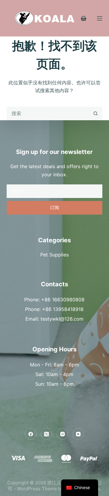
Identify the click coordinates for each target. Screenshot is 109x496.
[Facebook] (30, 434)
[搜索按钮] (95, 113)
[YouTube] (78, 434)
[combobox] (48, 113)
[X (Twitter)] (46, 434)
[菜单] (99, 18)
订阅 (54, 207)
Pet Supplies (54, 255)
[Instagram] (62, 434)
